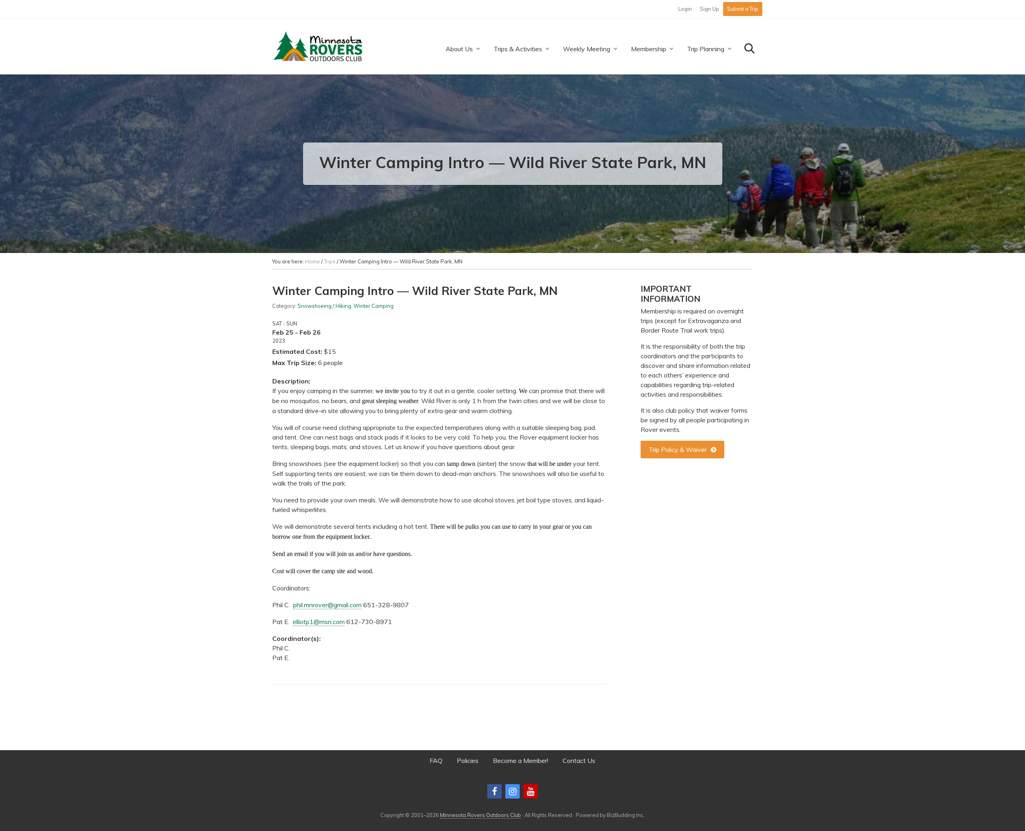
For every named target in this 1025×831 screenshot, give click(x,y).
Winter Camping (374, 306)
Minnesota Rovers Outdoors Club (480, 815)
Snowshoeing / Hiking (324, 306)
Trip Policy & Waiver (678, 450)
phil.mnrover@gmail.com (327, 605)
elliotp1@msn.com (319, 622)
